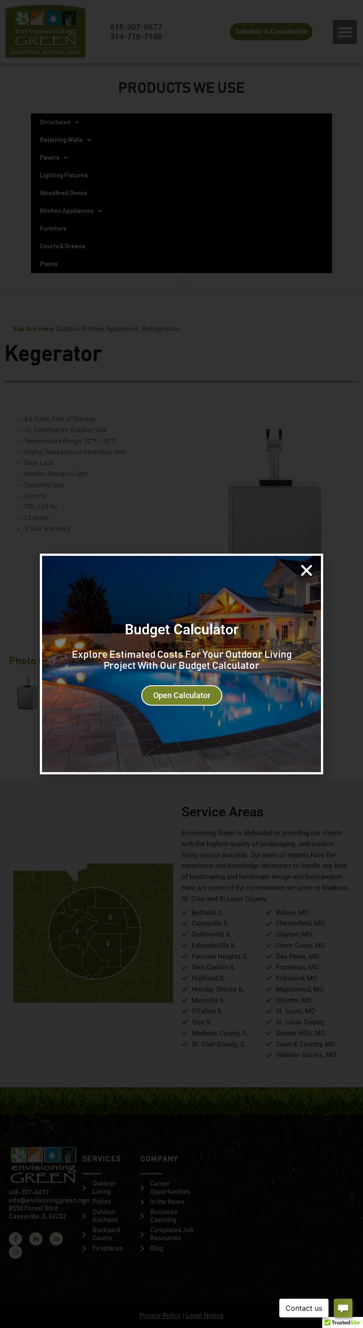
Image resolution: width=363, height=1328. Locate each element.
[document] (181, 664)
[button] (306, 570)
